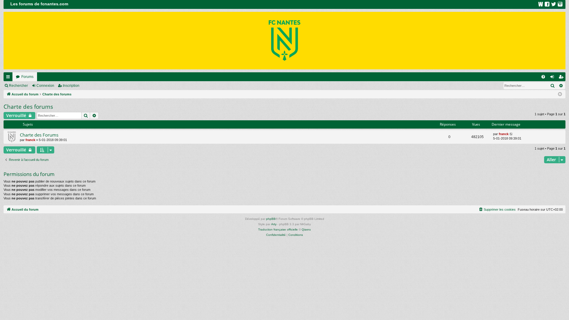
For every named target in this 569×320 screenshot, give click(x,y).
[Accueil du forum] (284, 40)
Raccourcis (9, 78)
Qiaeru (306, 229)
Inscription (71, 86)
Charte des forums (28, 107)
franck (30, 140)
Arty (273, 224)
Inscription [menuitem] (562, 78)
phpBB (271, 218)
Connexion (45, 86)
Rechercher (18, 86)
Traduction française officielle (278, 229)
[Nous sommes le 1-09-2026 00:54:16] (560, 94)
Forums (27, 77)
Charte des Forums (39, 135)
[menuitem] (543, 76)
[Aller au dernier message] (511, 134)
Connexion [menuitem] (553, 78)
